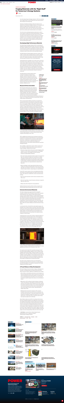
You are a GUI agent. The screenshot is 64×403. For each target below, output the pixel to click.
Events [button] (7, 2)
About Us (34, 391)
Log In (62, 2)
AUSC (36, 316)
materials (32, 316)
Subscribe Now (56, 69)
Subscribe (47, 394)
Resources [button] (10, 2)
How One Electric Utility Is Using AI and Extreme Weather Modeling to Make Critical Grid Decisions (56, 41)
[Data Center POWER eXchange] (58, 0)
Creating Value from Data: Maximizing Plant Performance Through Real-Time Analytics (56, 27)
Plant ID (52, 2)
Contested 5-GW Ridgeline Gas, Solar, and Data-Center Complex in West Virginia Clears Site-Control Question (19, 358)
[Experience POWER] (52, 0)
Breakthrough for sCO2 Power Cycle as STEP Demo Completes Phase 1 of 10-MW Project (48, 332)
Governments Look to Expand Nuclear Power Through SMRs (43, 90)
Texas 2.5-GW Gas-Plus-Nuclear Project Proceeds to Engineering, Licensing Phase (19, 363)
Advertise (55, 2)
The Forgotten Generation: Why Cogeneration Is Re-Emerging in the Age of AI (19, 341)
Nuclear (40, 89)
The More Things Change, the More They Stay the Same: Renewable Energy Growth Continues (43, 79)
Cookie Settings (27, 393)
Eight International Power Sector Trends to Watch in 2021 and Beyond (43, 83)
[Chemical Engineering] (47, 0)
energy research (22, 318)
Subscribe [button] (59, 2)
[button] (0, 2)
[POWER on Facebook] (11, 393)
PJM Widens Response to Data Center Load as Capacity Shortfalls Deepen (19, 346)
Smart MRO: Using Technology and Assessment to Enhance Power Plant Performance (56, 36)
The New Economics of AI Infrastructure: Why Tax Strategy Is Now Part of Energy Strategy (19, 352)
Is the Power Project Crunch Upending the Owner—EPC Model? (29, 369)
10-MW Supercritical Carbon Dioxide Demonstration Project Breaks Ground (48, 345)
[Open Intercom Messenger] (62, 401)
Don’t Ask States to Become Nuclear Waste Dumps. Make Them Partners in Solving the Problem (19, 330)
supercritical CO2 (27, 316)
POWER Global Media (55, 53)
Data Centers (17, 361)
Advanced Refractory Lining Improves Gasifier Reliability (31, 358)
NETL (30, 318)
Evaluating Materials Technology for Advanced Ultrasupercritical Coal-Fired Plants (48, 358)
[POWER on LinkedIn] (13, 393)
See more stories (41, 92)
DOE (27, 318)
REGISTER (52, 31)
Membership (30, 391)
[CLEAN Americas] (62, 0)
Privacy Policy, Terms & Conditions (30, 392)
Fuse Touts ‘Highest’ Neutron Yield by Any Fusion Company (19, 368)
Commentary (17, 328)
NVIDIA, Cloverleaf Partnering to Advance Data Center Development (19, 325)
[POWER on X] (12, 393)
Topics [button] (5, 2)
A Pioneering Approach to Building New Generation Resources (51, 369)
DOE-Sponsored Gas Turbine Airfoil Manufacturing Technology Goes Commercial (31, 332)
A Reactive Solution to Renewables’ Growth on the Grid (43, 86)
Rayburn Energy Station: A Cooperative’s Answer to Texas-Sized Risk (40, 369)
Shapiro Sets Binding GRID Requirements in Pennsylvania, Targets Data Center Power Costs (19, 335)
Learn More (44, 385)
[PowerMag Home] (32, 2)
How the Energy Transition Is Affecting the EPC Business (43, 88)
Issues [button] (14, 2)
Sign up (54, 393)
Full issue (40, 76)
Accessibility (31, 393)
